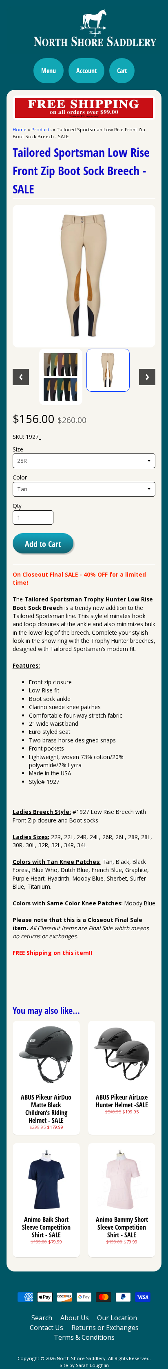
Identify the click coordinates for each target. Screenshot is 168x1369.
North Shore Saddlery (81, 1358)
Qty (17, 506)
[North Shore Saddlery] (84, 49)
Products (41, 129)
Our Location (117, 1317)
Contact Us (46, 1327)
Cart (122, 70)
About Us (74, 1317)
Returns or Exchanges (105, 1327)
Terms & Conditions (84, 1337)
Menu (48, 70)
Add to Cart (43, 543)
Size (18, 449)
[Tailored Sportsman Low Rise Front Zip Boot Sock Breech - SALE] (60, 377)
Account (86, 70)
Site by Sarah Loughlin (84, 1365)
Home (20, 129)
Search (41, 1317)
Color (20, 477)
